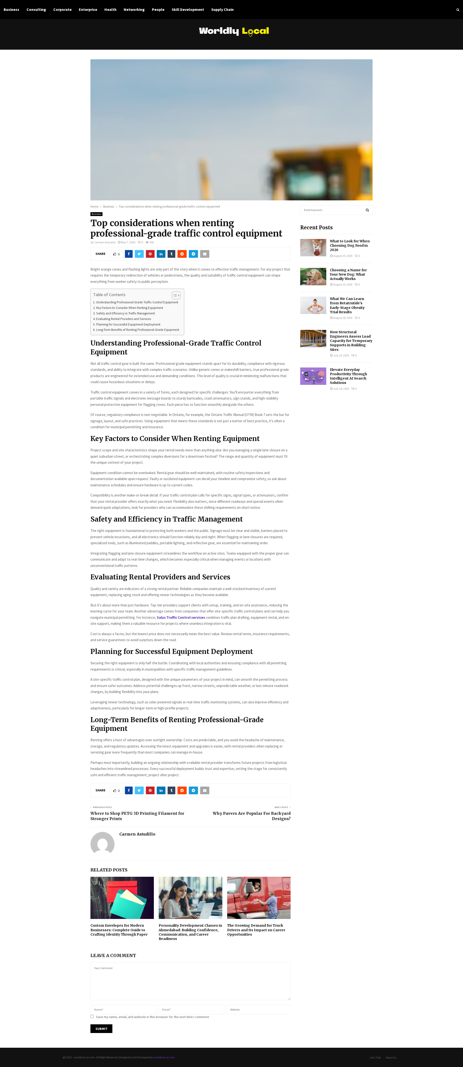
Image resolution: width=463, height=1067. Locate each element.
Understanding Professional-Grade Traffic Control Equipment (137, 302)
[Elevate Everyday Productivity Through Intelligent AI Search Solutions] (313, 376)
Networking (134, 9)
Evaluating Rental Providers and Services (123, 319)
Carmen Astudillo (105, 242)
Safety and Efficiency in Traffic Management (125, 313)
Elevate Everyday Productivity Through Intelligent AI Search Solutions (348, 376)
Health (110, 9)
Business (11, 9)
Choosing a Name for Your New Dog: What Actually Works (348, 274)
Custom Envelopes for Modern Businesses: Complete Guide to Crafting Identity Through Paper (119, 929)
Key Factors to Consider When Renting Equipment (129, 308)
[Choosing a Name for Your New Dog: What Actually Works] (313, 276)
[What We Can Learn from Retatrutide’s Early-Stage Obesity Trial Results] (313, 305)
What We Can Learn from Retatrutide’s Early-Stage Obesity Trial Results (347, 305)
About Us (391, 1057)
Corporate (62, 9)
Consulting (36, 9)
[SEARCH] (367, 210)
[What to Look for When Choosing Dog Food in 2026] (313, 247)
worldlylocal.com (164, 1057)
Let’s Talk (375, 1057)
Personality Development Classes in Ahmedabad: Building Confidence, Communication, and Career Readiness (190, 932)
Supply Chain (222, 9)
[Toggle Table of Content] (173, 295)
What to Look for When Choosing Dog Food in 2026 (350, 245)
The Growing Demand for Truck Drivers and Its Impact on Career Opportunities (256, 929)
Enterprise (88, 9)
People (158, 9)
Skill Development (188, 9)
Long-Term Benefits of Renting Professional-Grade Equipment (137, 330)
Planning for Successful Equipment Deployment (128, 324)
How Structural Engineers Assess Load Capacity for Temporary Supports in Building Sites (351, 341)
